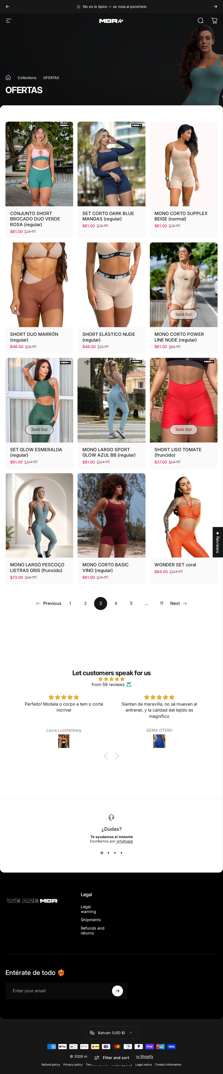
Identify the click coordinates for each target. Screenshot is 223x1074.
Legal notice (143, 1064)
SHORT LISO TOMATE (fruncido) (178, 452)
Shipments (91, 919)
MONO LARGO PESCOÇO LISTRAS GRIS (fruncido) (37, 567)
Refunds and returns (92, 931)
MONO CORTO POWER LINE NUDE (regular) (179, 337)
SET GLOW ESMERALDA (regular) (36, 452)
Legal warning (88, 909)
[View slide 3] (115, 853)
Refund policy (51, 1064)
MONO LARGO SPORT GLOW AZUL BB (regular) (109, 452)
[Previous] (8, 6)
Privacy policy (73, 1064)
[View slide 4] (121, 853)
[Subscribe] (117, 990)
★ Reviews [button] (218, 542)
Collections (27, 77)
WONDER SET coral (175, 564)
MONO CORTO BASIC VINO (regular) (105, 567)
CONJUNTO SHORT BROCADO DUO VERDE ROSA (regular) (35, 219)
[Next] (215, 6)
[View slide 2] (108, 853)
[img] (111, 679)
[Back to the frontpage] (8, 77)
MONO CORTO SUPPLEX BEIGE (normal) (181, 216)
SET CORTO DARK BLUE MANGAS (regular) (108, 216)
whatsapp (124, 841)
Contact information (168, 1064)
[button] (107, 756)
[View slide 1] (101, 853)
